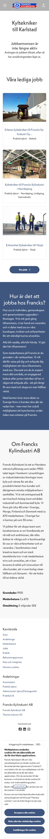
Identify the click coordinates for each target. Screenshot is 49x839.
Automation (9, 682)
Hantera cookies (11, 667)
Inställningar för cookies (24, 830)
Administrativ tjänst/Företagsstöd (19, 691)
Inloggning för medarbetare (21, 744)
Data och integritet (12, 662)
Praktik (6, 652)
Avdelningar (9, 639)
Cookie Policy (19, 786)
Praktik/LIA (8, 695)
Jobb (5, 648)
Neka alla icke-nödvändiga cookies (24, 821)
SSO (38, 744)
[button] (43, 5)
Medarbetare (9, 643)
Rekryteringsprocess (13, 657)
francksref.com (24, 723)
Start (5, 634)
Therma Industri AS (12, 714)
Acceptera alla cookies (24, 812)
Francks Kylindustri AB (14, 710)
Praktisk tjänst (10, 686)
